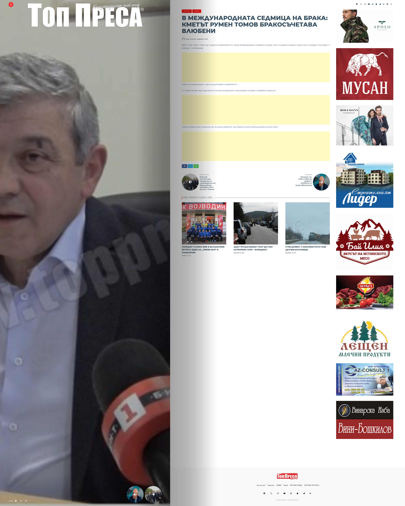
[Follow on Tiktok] (372, 4)
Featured (186, 11)
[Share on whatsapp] (196, 166)
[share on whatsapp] (26, 501)
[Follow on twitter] (361, 4)
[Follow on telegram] (380, 4)
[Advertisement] (256, 67)
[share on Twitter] (21, 501)
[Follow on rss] (383, 4)
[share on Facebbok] (16, 501)
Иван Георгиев (191, 39)
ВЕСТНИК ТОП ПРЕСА (311, 485)
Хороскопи (271, 485)
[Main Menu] (11, 4)
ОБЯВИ (278, 485)
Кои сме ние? (261, 485)
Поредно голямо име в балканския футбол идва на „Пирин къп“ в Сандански (203, 250)
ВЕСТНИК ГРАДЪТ (296, 485)
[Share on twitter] (190, 166)
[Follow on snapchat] (376, 4)
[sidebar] (391, 4)
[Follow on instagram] (365, 4)
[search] (387, 4)
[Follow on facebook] (357, 4)
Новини (197, 11)
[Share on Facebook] (184, 166)
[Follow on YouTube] (369, 4)
